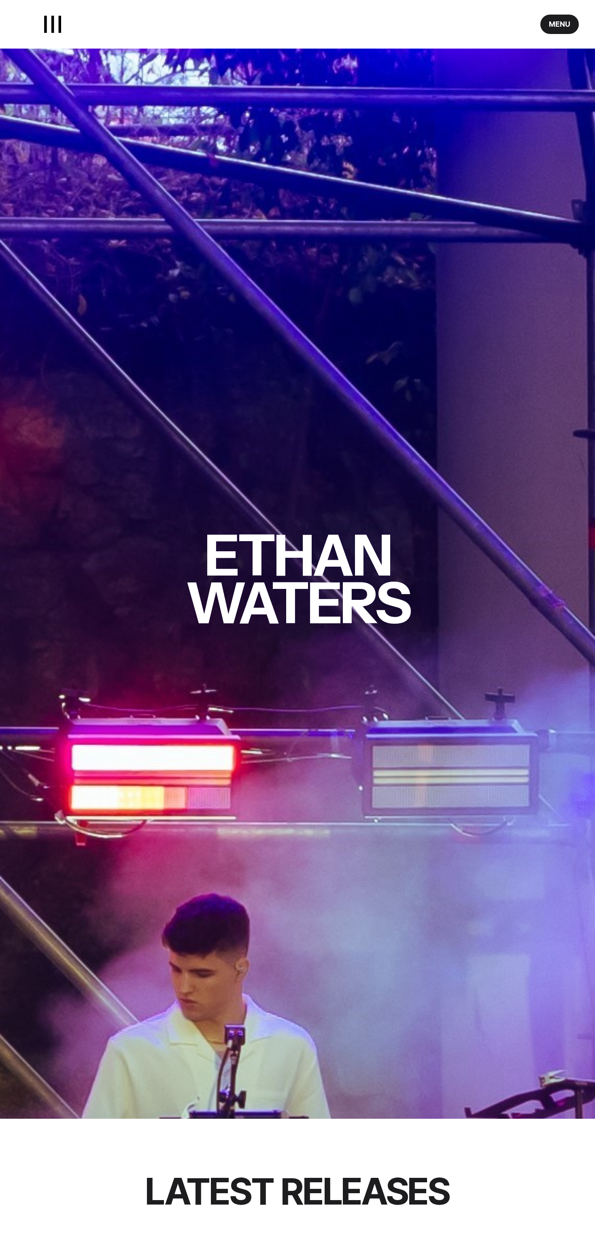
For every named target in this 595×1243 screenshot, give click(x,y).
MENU (559, 24)
